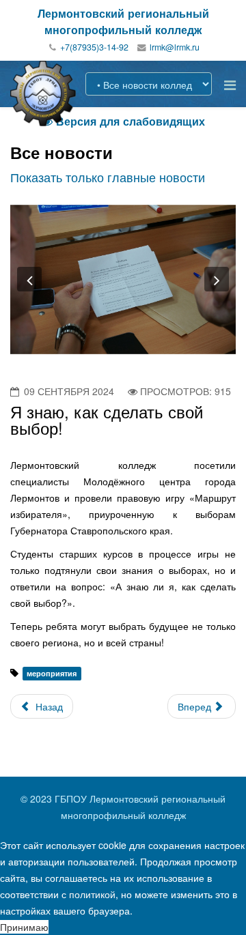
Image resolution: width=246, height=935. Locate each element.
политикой (92, 894)
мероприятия (52, 673)
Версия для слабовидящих (123, 121)
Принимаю (24, 927)
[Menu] (230, 84)
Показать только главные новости (107, 177)
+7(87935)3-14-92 (94, 47)
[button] (29, 279)
